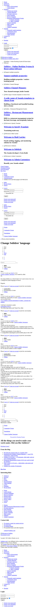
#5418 (12, 273)
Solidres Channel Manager (15, 88)
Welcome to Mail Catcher (14, 137)
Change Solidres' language (11, 236)
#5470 (12, 345)
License (6, 500)
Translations (7, 233)
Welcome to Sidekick (12, 149)
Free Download (5, 169)
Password (6, 191)
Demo (5, 490)
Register (6, 40)
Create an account (11, 54)
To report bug (7, 525)
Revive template (8, 511)
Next (5, 253)
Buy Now (3, 171)
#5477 (12, 396)
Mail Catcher (10, 24)
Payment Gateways (12, 14)
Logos (5, 484)
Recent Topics (7, 184)
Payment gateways (9, 508)
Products (6, 9)
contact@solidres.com (9, 530)
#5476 (12, 361)
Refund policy (7, 496)
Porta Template (11, 15)
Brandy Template (14, 19)
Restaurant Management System (15, 18)
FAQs (5, 502)
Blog (5, 37)
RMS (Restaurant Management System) (14, 506)
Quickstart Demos (5, 168)
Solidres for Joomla (12, 11)
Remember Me (8, 48)
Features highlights (9, 493)
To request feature (8, 526)
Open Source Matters (11, 545)
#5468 (12, 321)
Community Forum (9, 176)
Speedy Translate (11, 22)
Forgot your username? (13, 53)
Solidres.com (4, 541)
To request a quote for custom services (14, 523)
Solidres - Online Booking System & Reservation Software (19, 67)
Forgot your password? (13, 51)
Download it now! (5, 535)
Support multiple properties (15, 76)
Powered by (13, 437)
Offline (6, 268)
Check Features (5, 166)
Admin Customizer (12, 27)
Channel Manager (11, 12)
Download (6, 5)
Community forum (12, 31)
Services (6, 477)
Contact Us (7, 36)
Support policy (7, 498)
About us (6, 475)
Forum (5, 175)
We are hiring (7, 487)
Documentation (11, 33)
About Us (6, 3)
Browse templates (8, 495)
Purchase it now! (5, 446)
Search (5, 185)
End (5, 254)
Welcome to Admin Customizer (17, 159)
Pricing (6, 505)
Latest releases (11, 8)
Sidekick (9, 25)
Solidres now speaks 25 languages (12, 466)
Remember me (9, 193)
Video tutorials (11, 34)
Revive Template (11, 17)
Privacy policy (7, 499)
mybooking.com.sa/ (6, 306)
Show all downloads (12, 6)
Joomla (5, 544)
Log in (6, 50)
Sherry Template (14, 21)
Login (5, 43)
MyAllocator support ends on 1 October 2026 (15, 452)
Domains (6, 486)
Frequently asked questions (14, 30)
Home (5, 2)
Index (5, 182)
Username (6, 189)
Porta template (7, 509)
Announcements (8, 178)
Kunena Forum (21, 437)
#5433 (12, 296)
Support (6, 28)
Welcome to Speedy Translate (16, 127)
